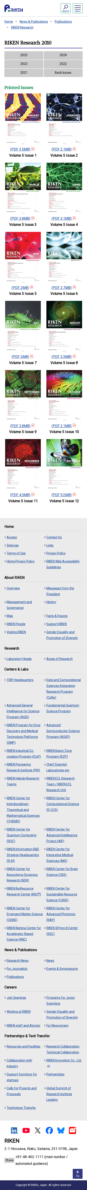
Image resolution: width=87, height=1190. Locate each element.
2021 (23, 72)
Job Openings (16, 997)
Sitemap (13, 545)
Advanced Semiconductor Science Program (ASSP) (63, 731)
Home (8, 21)
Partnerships (55, 1074)
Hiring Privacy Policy (21, 561)
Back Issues (63, 72)
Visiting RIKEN (16, 632)
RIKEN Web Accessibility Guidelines (63, 564)
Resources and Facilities (23, 1046)
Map (10, 616)
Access (12, 537)
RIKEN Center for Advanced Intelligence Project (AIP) (61, 835)
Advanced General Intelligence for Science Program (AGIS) (23, 711)
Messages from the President (60, 591)
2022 (63, 64)
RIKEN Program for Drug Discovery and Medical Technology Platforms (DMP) (23, 733)
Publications (63, 21)
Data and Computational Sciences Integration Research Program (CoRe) (63, 688)
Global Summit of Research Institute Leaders (59, 1094)
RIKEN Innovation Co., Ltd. (64, 1060)
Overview (13, 588)
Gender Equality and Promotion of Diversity (62, 635)
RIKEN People (16, 624)
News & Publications (34, 21)
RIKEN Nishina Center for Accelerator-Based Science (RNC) (24, 933)
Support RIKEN (56, 624)
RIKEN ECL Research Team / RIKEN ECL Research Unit (60, 784)
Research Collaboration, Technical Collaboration (63, 1049)
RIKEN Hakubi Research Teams (23, 781)
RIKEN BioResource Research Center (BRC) (24, 891)
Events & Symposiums (62, 968)
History (51, 602)
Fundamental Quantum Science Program (62, 708)
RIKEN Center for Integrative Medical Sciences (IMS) (59, 855)
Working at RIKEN (19, 1011)
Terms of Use (16, 553)
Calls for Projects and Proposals (22, 1091)
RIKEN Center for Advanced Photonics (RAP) (60, 914)
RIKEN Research (22, 27)
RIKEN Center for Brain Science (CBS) (62, 872)
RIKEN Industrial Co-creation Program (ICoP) (24, 753)
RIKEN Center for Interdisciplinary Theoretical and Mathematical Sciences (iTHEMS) (23, 809)
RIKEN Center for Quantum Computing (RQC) (21, 835)
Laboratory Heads (19, 659)
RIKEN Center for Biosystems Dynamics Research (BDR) (22, 874)
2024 (63, 55)
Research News (18, 960)
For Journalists (17, 968)
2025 (23, 55)
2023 (23, 64)
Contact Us (54, 537)
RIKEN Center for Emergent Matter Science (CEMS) (25, 914)
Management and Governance (19, 605)
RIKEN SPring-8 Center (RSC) (62, 931)
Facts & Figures (57, 616)
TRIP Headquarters (20, 680)
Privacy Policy (56, 553)
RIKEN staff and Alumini (23, 1025)
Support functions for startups (22, 1077)
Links (50, 545)
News (50, 960)
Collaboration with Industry (19, 1063)
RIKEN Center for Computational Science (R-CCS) (62, 804)
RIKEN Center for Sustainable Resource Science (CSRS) (61, 894)
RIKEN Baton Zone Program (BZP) (59, 753)
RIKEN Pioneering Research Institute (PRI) (23, 767)
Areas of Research (59, 659)
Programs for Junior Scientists (60, 1000)
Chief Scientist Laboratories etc (57, 767)
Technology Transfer (21, 1108)
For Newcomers (57, 1025)
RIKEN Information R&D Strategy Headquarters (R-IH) (23, 855)
